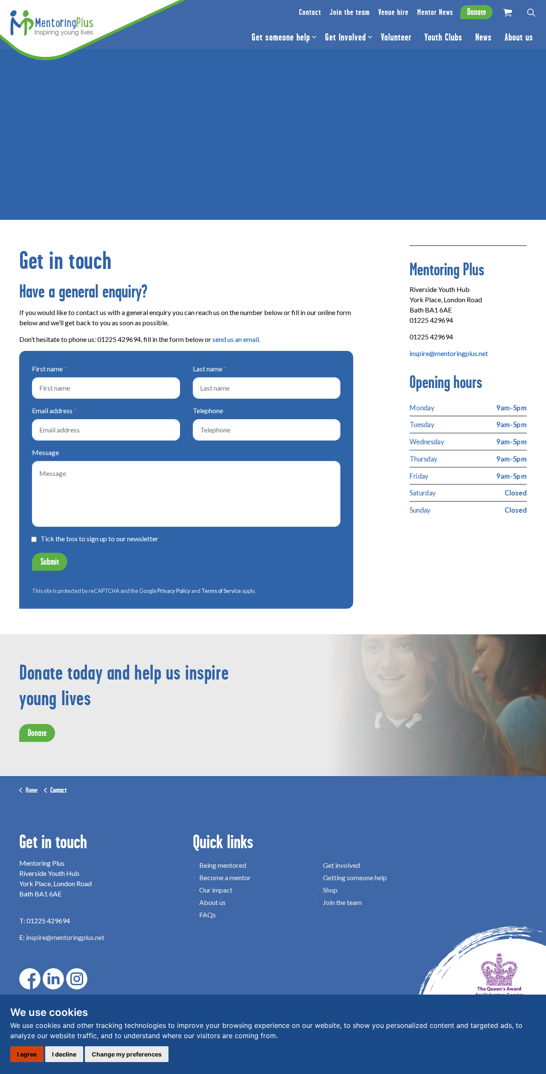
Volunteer (396, 37)
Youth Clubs (443, 37)
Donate (476, 12)
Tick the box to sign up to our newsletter (99, 538)
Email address (54, 410)
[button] (507, 12)
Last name (210, 369)
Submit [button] (50, 562)
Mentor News (435, 12)
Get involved (341, 865)
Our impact (215, 890)
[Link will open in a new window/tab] (30, 978)
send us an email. (236, 339)
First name (49, 369)
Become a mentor (225, 877)
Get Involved (345, 37)
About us (519, 37)
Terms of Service (221, 590)
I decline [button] (64, 1054)
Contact (310, 12)
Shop (330, 890)
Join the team (350, 12)
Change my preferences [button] (127, 1054)
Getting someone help (355, 877)
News (483, 37)
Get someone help (281, 37)
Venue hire (393, 12)
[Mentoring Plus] (51, 23)
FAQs (207, 915)
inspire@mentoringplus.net (449, 353)
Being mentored (222, 865)
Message (45, 452)
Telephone (208, 410)
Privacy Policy (173, 590)
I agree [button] (27, 1054)
